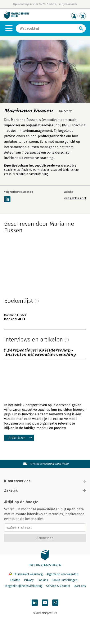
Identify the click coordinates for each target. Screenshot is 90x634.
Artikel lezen (17, 437)
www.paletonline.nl (75, 198)
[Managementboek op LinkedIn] (35, 602)
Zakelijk (11, 490)
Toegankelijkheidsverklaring (23, 586)
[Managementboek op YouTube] (45, 602)
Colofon (15, 580)
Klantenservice (17, 481)
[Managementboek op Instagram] (55, 602)
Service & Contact (58, 586)
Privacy (29, 580)
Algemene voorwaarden (62, 574)
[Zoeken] (81, 28)
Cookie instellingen (64, 580)
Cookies (42, 580)
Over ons (80, 586)
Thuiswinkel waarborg (28, 574)
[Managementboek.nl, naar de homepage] (16, 18)
